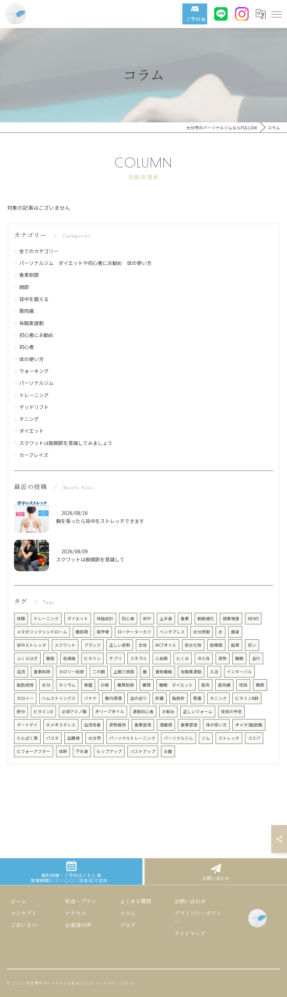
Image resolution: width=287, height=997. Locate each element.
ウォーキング (34, 370)
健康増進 (231, 618)
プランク (92, 645)
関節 (24, 287)
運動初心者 (143, 711)
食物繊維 (163, 671)
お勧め (168, 711)
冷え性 (203, 658)
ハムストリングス (59, 698)
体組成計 (105, 618)
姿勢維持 (117, 724)
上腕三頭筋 (123, 671)
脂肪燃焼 (25, 685)
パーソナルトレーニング (132, 738)
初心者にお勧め (36, 334)
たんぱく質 (27, 738)
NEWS (253, 618)
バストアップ (142, 751)
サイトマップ (189, 934)
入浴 (214, 671)
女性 (143, 645)
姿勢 (222, 658)
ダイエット (31, 430)
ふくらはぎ (27, 658)
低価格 (69, 658)
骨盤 (88, 685)
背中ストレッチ (31, 645)
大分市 (94, 738)
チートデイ (27, 724)
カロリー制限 (71, 671)
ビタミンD (43, 711)
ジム (206, 738)
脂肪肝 (178, 698)
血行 (256, 658)
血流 (21, 671)
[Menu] (276, 13)
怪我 (243, 685)
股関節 (216, 645)
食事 (185, 618)
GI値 (105, 685)
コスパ (254, 738)
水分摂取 (201, 631)
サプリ (115, 658)
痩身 (235, 631)
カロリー (25, 698)
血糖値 (73, 738)
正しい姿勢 (119, 645)
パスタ (52, 738)
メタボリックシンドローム (42, 631)
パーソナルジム (36, 382)
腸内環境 (113, 698)
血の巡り (138, 698)
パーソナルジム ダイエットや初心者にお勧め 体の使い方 (85, 262)
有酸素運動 (31, 323)
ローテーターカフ (134, 631)
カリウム (67, 685)
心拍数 (161, 658)
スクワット (65, 645)
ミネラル (138, 658)
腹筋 (50, 658)
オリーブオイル (109, 711)
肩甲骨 (103, 631)
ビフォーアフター (33, 751)
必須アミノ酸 (74, 711)
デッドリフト (34, 406)
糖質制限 (125, 685)
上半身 (166, 618)
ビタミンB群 (247, 698)
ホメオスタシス (61, 724)
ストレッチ (228, 738)
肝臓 (159, 698)
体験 (21, 618)
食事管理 (189, 724)
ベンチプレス (172, 631)
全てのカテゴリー (38, 251)
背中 (147, 618)
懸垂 (197, 698)
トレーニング (34, 395)
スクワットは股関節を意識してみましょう (65, 442)
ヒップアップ (109, 751)
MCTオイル (165, 645)
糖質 (146, 685)
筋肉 (205, 685)
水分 (46, 685)
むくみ (182, 658)
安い (252, 645)
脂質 (235, 645)
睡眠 (239, 658)
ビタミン (92, 658)
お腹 (168, 751)
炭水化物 (193, 645)
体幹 (63, 751)
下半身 (82, 751)
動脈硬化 (205, 618)
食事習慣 (142, 724)
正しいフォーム (197, 711)
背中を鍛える (34, 298)
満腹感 (166, 724)
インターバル (239, 671)
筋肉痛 (26, 310)
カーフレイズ (33, 454)
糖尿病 (82, 631)
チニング (29, 418)
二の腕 (98, 671)
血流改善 (92, 724)
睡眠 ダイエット (176, 685)
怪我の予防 (231, 711)
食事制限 (29, 274)
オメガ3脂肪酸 (248, 724)
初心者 (26, 346)
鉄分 (21, 711)
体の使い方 (31, 359)
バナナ (90, 698)
